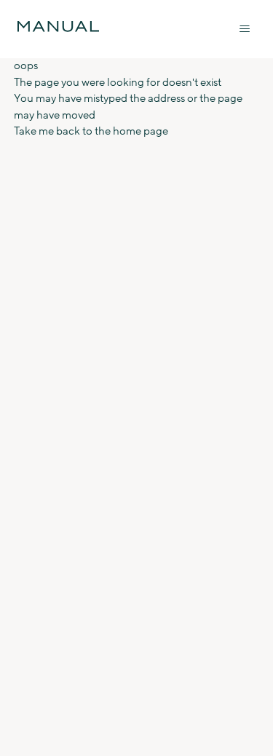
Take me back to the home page (91, 131)
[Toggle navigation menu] (245, 29)
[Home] (58, 26)
